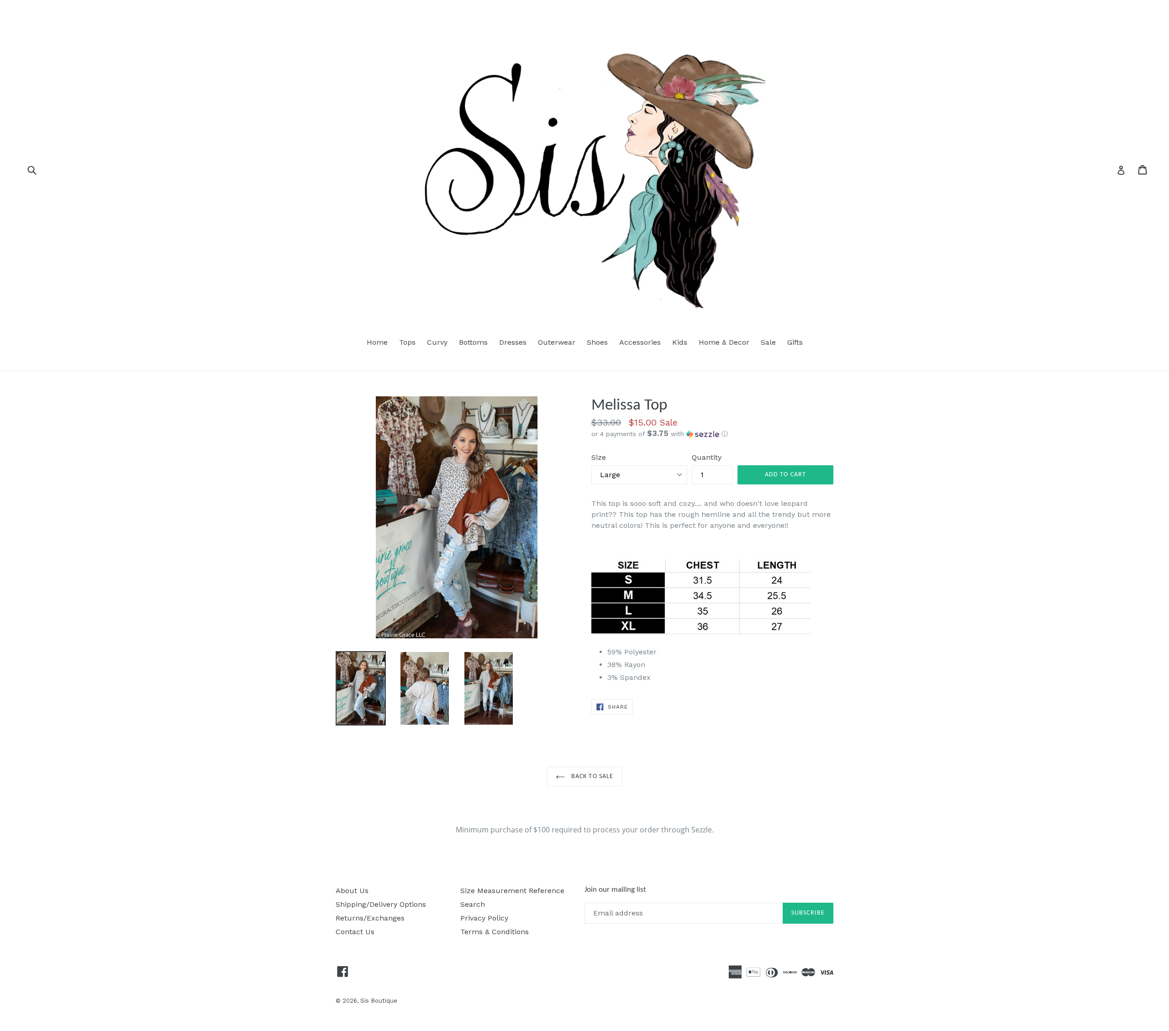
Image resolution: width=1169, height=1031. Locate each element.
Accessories (640, 342)
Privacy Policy (484, 918)
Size (598, 457)
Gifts (795, 342)
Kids (679, 342)
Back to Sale (591, 776)
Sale (768, 342)
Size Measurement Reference (512, 890)
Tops (407, 342)
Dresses (513, 342)
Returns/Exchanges (370, 918)
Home (377, 342)
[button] (712, 433)
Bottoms (473, 342)
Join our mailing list (615, 890)
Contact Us (355, 931)
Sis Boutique (378, 1000)
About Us (352, 890)
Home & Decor (724, 342)
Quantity (706, 457)
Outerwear (556, 342)
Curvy (437, 342)
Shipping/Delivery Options (381, 904)
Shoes (597, 342)
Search (472, 904)
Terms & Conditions (494, 931)
